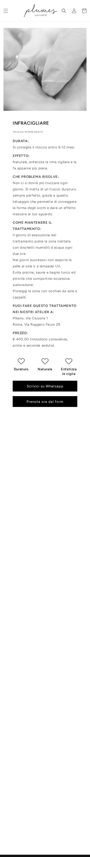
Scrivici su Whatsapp (45, 386)
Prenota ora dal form (45, 402)
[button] (6, 11)
